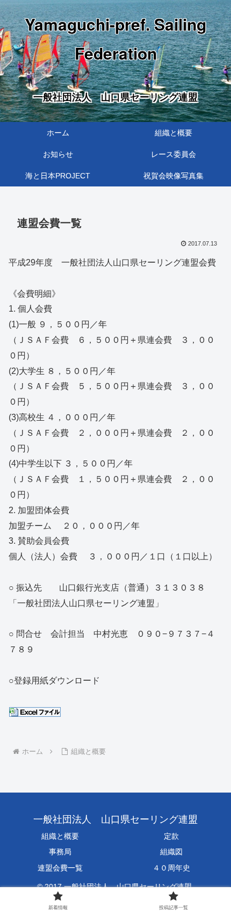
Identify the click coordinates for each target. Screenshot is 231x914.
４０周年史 (171, 867)
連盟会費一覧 (60, 867)
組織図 (171, 851)
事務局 (60, 851)
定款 (171, 836)
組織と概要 (60, 836)
